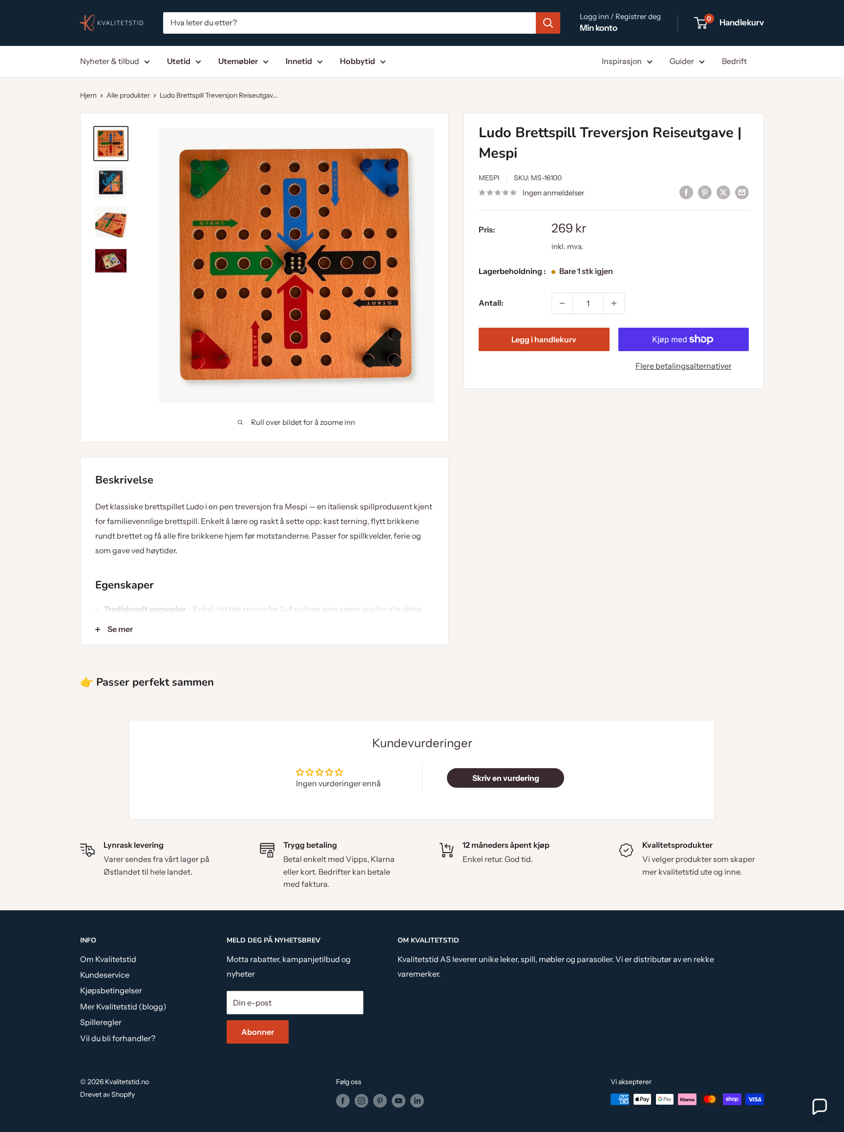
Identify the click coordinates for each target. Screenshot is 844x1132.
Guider (682, 61)
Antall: (491, 303)
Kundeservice (104, 975)
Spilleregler (101, 1022)
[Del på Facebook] (686, 192)
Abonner (257, 1032)
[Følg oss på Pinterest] (380, 1100)
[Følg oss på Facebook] (343, 1100)
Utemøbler (238, 61)
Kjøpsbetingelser (111, 990)
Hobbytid (357, 61)
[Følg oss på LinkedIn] (417, 1100)
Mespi (489, 177)
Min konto (598, 28)
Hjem (88, 95)
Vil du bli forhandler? (117, 1038)
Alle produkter (128, 95)
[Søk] (548, 23)
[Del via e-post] (742, 192)
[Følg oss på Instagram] (361, 1100)
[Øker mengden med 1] (614, 303)
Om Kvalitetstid (108, 959)
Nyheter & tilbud (109, 61)
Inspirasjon (622, 61)
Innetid (299, 61)
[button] (819, 1107)
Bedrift (734, 61)
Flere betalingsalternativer (683, 366)
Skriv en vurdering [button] (505, 778)
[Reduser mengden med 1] (562, 303)
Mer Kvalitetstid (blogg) (123, 1006)
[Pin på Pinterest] (705, 192)
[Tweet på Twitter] (723, 192)
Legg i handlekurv (543, 339)
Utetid (178, 61)
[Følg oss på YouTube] (398, 1100)
